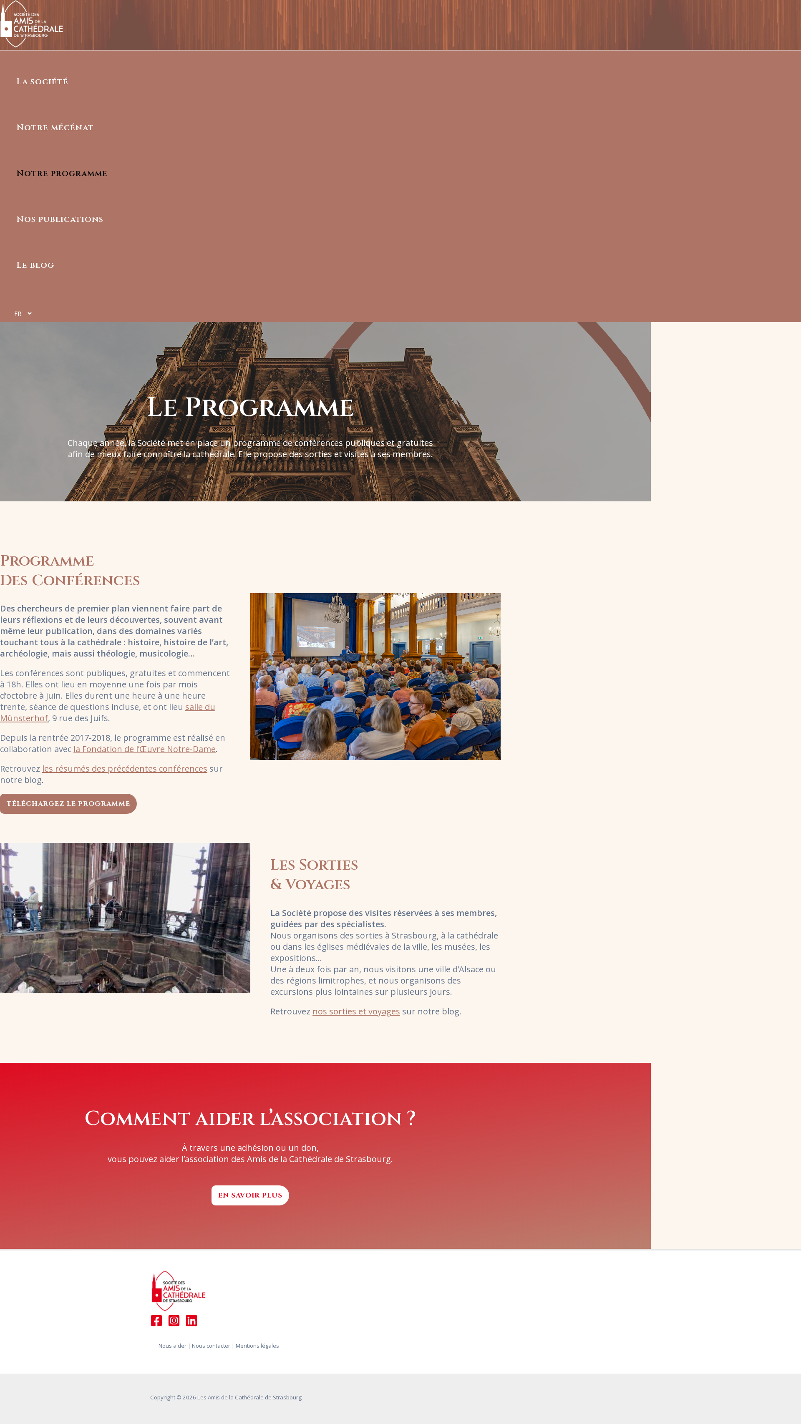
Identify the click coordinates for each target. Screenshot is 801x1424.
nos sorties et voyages (356, 1011)
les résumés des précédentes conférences (124, 768)
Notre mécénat (55, 127)
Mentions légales (257, 1345)
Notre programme (62, 173)
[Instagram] (174, 1323)
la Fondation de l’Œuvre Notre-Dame (144, 749)
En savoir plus (250, 1195)
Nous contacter (211, 1345)
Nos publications (60, 219)
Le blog (35, 265)
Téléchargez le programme (68, 803)
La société (42, 81)
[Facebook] (156, 1323)
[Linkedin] (191, 1323)
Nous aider (172, 1345)
